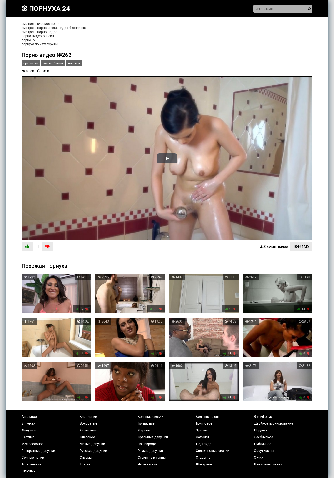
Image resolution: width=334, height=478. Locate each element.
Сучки (258, 457)
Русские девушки (93, 451)
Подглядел (204, 444)
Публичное (262, 444)
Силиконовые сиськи (212, 451)
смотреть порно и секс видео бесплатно (54, 28)
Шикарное (204, 464)
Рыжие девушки (150, 451)
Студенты (203, 457)
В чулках (28, 423)
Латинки (202, 437)
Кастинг (28, 437)
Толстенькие (31, 464)
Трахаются (88, 464)
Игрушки (260, 430)
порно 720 (29, 40)
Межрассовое (33, 444)
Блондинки (88, 417)
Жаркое (144, 430)
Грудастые (146, 423)
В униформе (263, 417)
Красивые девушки (153, 437)
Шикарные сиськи (268, 464)
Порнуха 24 (48, 9)
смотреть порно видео (39, 32)
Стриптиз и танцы (152, 457)
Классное (87, 437)
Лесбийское (263, 437)
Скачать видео (286, 247)
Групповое (204, 423)
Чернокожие (147, 464)
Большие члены (208, 417)
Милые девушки (92, 444)
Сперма (86, 457)
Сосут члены (264, 451)
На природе (147, 444)
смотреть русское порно (41, 24)
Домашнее (88, 430)
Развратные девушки (38, 451)
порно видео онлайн (38, 36)
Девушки (29, 430)
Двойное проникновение (273, 423)
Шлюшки (28, 471)
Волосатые (88, 423)
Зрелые (202, 430)
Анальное (29, 417)
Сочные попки (33, 457)
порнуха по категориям (40, 44)
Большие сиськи (150, 417)
